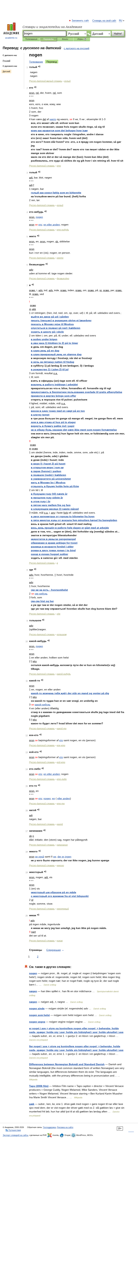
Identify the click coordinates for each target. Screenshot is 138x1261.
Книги (65, 39)
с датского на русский (76, 48)
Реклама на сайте (65, 1127)
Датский (6, 71)
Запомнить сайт (80, 20)
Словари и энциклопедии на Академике (52, 27)
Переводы (48, 39)
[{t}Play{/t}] (39, 66)
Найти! (118, 33)
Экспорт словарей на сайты (15, 1135)
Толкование (36, 61)
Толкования (31, 39)
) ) (54, 343)
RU (120, 20)
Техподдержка (49, 1127)
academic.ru (11, 38)
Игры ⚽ (81, 39)
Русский (6, 61)
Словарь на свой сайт (104, 20)
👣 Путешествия (13, 1130)
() (61, 320)
